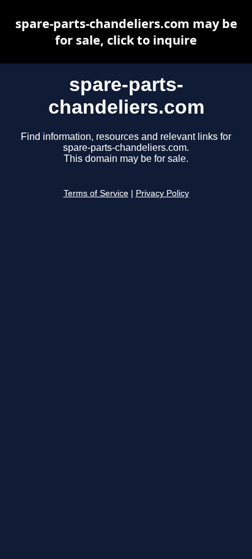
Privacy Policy (162, 193)
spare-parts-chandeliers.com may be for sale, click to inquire (126, 31)
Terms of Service (96, 193)
